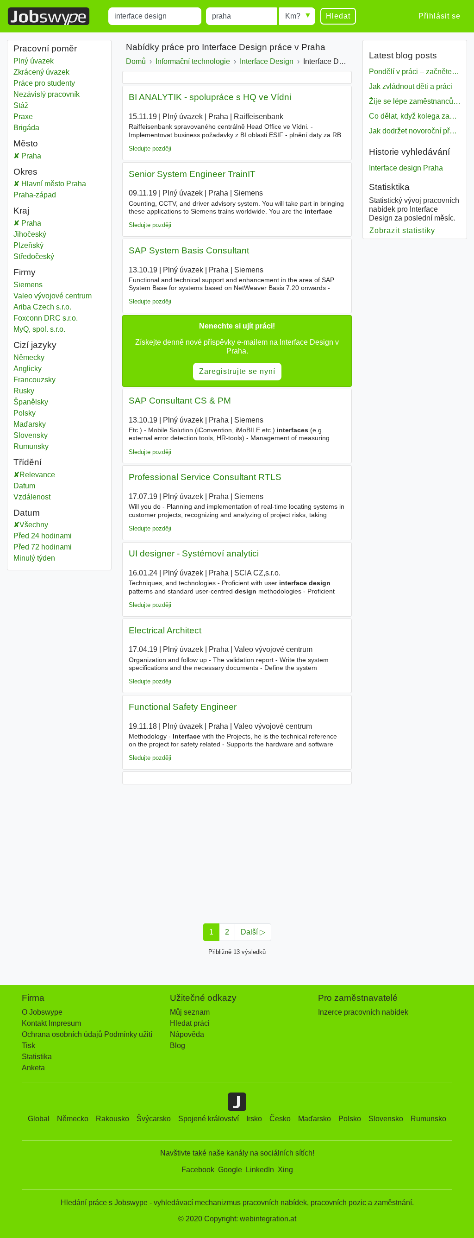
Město (25, 143)
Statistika (37, 1057)
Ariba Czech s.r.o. (42, 307)
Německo (72, 1119)
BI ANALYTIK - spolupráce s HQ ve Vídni (210, 97)
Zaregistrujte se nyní (237, 371)
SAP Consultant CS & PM (180, 400)
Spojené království (208, 1119)
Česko (280, 1119)
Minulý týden (34, 558)
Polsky (24, 413)
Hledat (338, 16)
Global (39, 1119)
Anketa (33, 1068)
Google (230, 1170)
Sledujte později (150, 148)
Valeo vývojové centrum (52, 296)
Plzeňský (39, 245)
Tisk (28, 1045)
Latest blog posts (403, 55)
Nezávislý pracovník (46, 94)
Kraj (21, 210)
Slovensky (30, 435)
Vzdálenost (31, 497)
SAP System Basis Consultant (189, 250)
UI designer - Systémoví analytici (194, 553)
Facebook (197, 1170)
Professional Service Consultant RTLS (205, 477)
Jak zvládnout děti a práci (410, 86)
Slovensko (385, 1119)
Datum (24, 486)
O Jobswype (42, 1012)
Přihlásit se (439, 16)
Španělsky (30, 402)
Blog (177, 1045)
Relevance (37, 475)
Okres (25, 172)
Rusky (23, 391)
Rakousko (112, 1119)
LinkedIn (260, 1170)
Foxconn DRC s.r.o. (45, 318)
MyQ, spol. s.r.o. (39, 329)
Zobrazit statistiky (402, 230)
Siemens (28, 285)
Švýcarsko (154, 1119)
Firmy (24, 272)
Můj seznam (190, 1012)
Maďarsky (29, 424)
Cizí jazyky (34, 345)
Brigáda (26, 128)
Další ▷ (253, 932)
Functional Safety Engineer (183, 707)
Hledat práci (190, 1023)
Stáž (20, 105)
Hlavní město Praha (62, 184)
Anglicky (27, 369)
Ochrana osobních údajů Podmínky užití (87, 1034)
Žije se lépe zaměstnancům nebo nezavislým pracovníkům (415, 101)
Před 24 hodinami (42, 536)
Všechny (33, 525)
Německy (28, 357)
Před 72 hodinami (42, 547)
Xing (285, 1170)
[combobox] (154, 16)
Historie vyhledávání (409, 152)
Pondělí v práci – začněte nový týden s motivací (415, 72)
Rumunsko (428, 1119)
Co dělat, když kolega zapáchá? (415, 116)
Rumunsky (31, 446)
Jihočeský (39, 234)
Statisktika (389, 187)
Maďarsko (314, 1119)
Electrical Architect (165, 630)
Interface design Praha (406, 168)
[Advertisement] (237, 851)
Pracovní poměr (45, 48)
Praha (45, 156)
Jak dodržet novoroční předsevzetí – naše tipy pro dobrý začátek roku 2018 (415, 131)
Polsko (349, 1119)
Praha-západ (44, 195)
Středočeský (40, 256)
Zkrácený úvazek (41, 72)
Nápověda (187, 1034)
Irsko (254, 1119)
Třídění (27, 462)
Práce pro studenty (44, 83)
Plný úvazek (33, 61)
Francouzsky (34, 380)
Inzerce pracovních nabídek (363, 1012)
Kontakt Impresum (51, 1023)
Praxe (23, 116)
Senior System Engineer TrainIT (192, 174)
